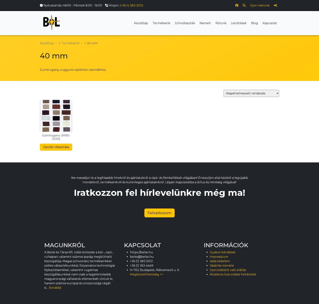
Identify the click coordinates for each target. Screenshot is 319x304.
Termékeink (161, 23)
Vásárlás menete (222, 265)
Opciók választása (56, 147)
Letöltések (239, 23)
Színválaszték (185, 23)
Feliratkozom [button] (159, 213)
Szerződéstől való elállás (228, 270)
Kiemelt (205, 23)
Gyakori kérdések (223, 252)
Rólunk (221, 23)
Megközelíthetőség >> (146, 274)
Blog (254, 23)
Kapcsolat (270, 23)
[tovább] (55, 287)
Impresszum (219, 256)
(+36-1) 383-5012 (131, 5)
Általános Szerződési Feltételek (233, 274)
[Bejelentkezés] (275, 5)
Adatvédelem (220, 261)
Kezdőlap (141, 23)
